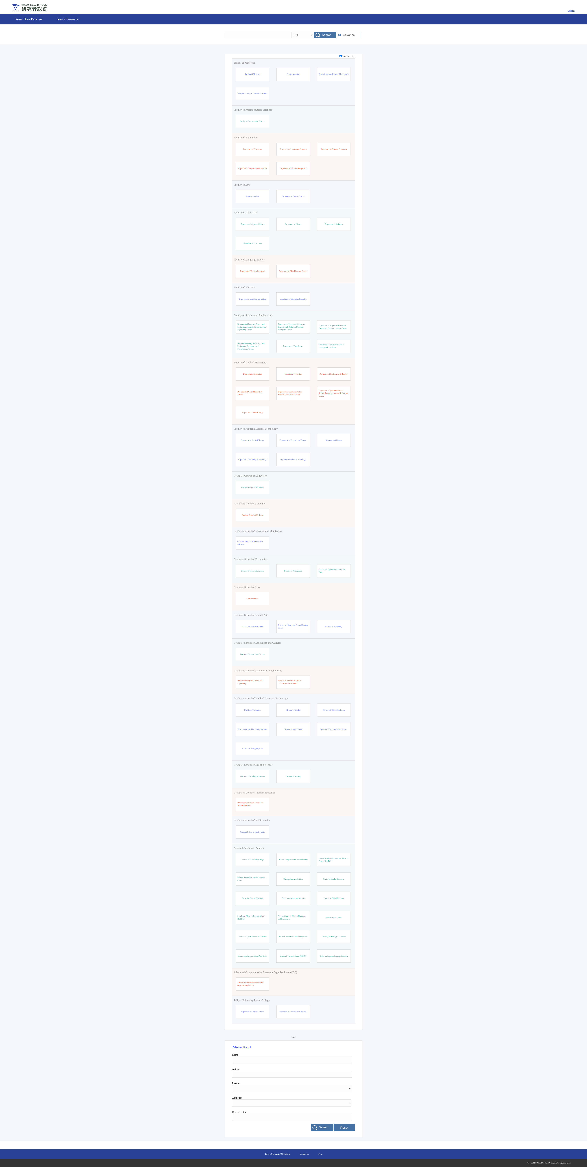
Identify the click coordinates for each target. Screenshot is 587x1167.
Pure (320, 1154)
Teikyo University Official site (277, 1154)
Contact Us (304, 1154)
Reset (344, 1127)
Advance (349, 35)
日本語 (571, 11)
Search (326, 35)
